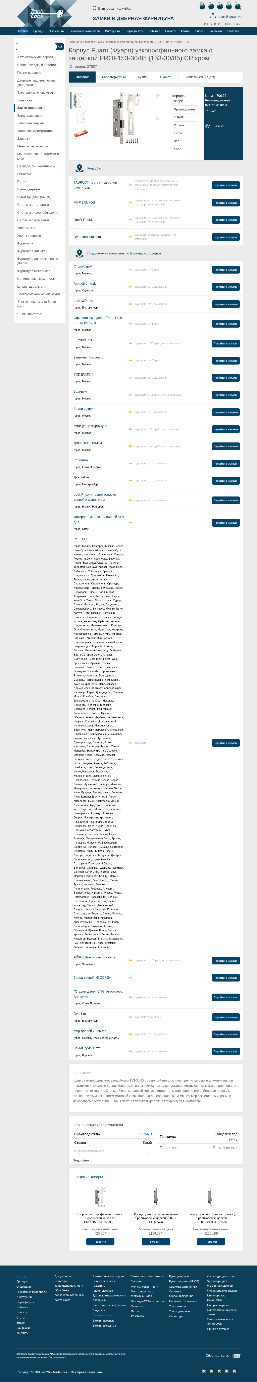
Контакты (22, 1332)
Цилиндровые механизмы (36, 278)
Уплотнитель (26, 228)
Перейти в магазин (225, 185)
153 (158, 41)
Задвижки (24, 100)
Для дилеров (63, 1276)
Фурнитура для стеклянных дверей (37, 261)
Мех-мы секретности (32, 146)
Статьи (20, 1317)
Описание (82, 77)
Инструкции (24, 1296)
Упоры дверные (29, 235)
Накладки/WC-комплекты (36, 166)
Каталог (88, 41)
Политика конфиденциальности (69, 1283)
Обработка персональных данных (69, 1292)
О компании (24, 1286)
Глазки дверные (29, 72)
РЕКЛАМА (137, 1316)
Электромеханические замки (38, 294)
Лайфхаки (23, 1327)
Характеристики (114, 77)
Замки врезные (29, 107)
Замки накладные (30, 123)
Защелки (23, 138)
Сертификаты (25, 1302)
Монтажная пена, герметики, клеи (38, 156)
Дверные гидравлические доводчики (36, 83)
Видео (20, 1322)
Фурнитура (25, 243)
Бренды (21, 1281)
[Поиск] (60, 46)
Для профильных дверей (136, 41)
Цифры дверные (29, 286)
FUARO (146, 1134)
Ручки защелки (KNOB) (34, 197)
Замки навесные (29, 115)
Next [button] (234, 1214)
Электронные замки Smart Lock (36, 304)
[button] (157, 95)
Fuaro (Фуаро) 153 (176, 41)
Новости (21, 1312)
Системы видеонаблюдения (38, 212)
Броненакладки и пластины (37, 65)
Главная (74, 41)
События (22, 1307)
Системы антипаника (33, 204)
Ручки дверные (28, 189)
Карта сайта (62, 1299)
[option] (81, 100)
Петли (21, 181)
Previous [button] (77, 1214)
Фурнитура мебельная (33, 271)
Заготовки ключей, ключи (36, 92)
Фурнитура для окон (32, 251)
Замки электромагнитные (36, 131)
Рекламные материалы (31, 1291)
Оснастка (24, 174)
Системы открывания (33, 220)
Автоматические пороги (35, 57)
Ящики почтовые (30, 314)
